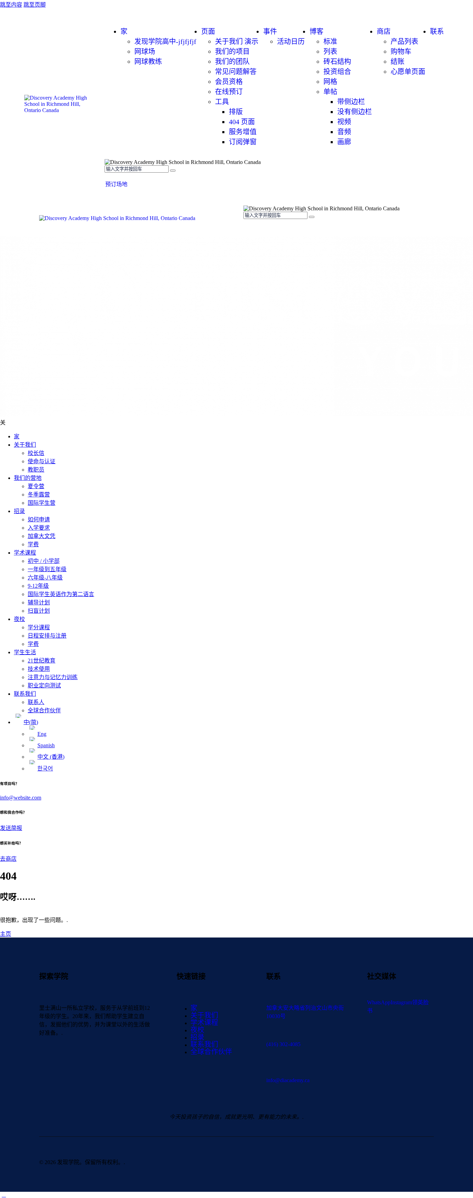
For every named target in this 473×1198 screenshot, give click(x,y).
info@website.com (20, 798)
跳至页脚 (35, 5)
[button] (247, 228)
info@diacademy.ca (288, 1080)
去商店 (8, 859)
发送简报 (11, 828)
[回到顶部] (4, 1195)
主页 (5, 934)
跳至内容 (11, 5)
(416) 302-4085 (283, 1044)
